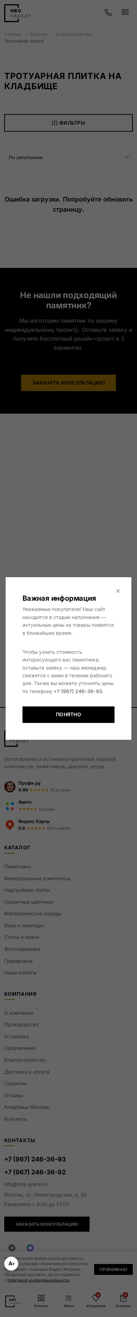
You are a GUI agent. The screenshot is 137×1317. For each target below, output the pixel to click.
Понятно (68, 714)
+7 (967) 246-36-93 (78, 691)
